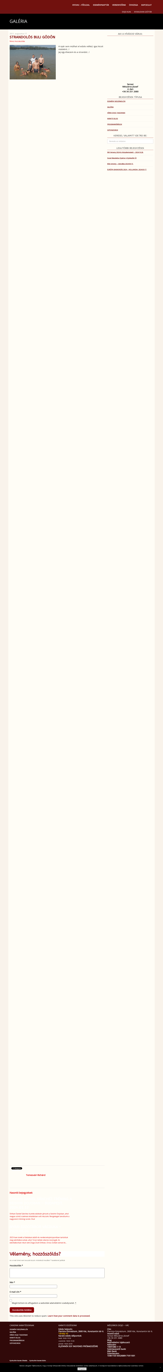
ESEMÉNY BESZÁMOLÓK (116, 101)
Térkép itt (63, 1333)
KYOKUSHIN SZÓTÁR (143, 12)
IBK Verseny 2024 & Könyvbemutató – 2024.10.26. (125, 152)
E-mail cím (15, 1291)
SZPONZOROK (112, 130)
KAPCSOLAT (146, 5)
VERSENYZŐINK (119, 5)
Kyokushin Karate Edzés (37, 1360)
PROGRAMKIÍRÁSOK (114, 124)
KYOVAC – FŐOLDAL (81, 5)
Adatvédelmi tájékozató (118, 1342)
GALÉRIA (110, 107)
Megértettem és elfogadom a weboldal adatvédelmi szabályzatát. (44, 1303)
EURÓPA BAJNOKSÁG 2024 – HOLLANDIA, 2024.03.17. (127, 169)
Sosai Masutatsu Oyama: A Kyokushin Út (121, 158)
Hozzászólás (16, 1265)
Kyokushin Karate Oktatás (18, 1360)
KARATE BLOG (112, 118)
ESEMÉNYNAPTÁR (101, 5)
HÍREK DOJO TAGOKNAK (116, 113)
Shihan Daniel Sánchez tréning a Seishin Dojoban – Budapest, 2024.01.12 (41, 1203)
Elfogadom (82, 1369)
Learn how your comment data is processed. (69, 1315)
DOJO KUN (126, 12)
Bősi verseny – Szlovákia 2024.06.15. (120, 164)
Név (12, 1282)
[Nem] (160, 1367)
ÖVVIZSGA (133, 5)
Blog (109, 1340)
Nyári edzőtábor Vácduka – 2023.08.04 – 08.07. (35, 1229)
